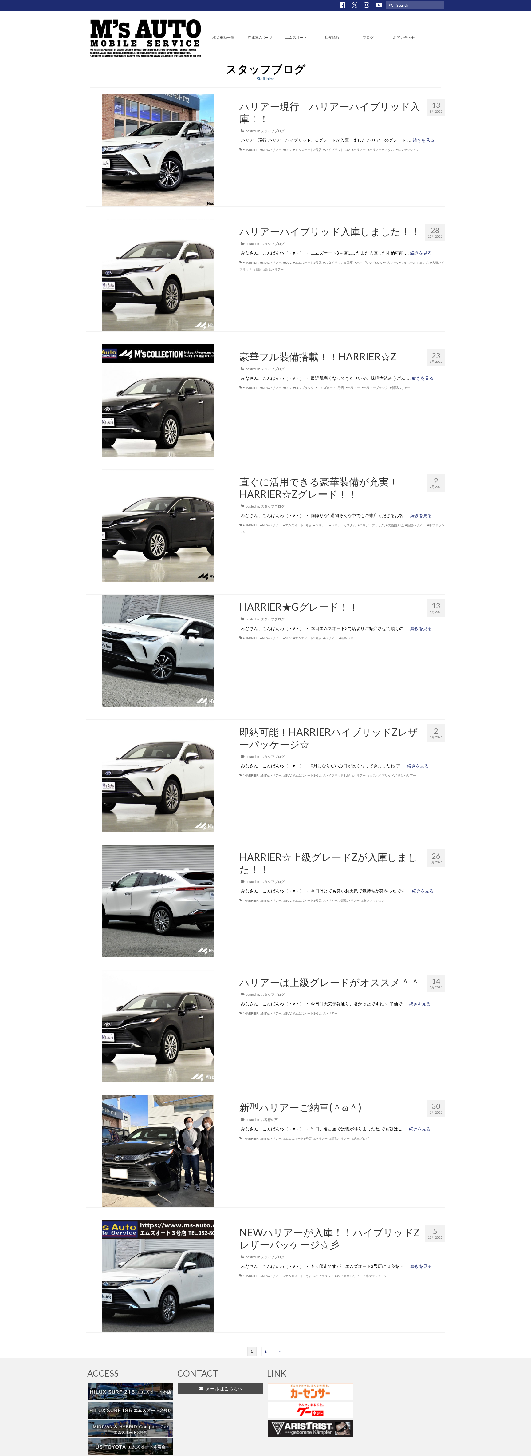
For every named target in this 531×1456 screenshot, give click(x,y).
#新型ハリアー (273, 269)
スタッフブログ (273, 131)
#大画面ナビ (394, 525)
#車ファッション (407, 150)
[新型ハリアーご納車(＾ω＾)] (158, 1150)
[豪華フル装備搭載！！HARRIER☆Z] (158, 400)
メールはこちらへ (222, 1388)
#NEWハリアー (270, 150)
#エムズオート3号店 (307, 150)
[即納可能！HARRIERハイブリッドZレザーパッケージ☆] (158, 775)
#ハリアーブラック (375, 388)
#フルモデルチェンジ (413, 262)
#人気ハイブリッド (381, 775)
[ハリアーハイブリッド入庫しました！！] (158, 274)
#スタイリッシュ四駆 (338, 262)
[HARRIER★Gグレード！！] (158, 650)
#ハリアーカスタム (381, 150)
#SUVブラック (303, 388)
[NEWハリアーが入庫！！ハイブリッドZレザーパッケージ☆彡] (158, 1275)
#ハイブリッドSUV (336, 150)
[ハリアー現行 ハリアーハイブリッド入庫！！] (158, 149)
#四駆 (258, 269)
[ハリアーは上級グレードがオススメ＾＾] (158, 1025)
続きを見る (423, 140)
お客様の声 (269, 1120)
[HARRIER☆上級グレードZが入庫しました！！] (158, 900)
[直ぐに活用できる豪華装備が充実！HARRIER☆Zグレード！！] (158, 525)
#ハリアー (359, 150)
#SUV (287, 150)
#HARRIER (250, 150)
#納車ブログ (360, 1138)
